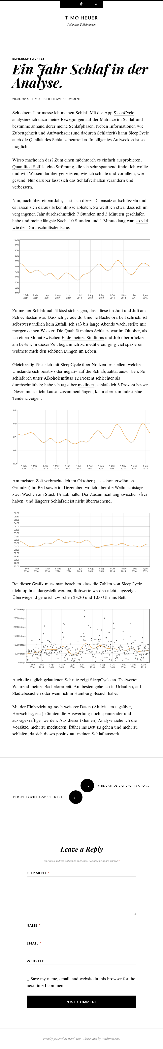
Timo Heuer (81, 17)
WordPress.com (110, 1039)
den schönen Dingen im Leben (68, 351)
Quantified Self (26, 166)
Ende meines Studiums (83, 337)
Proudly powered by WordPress (62, 1039)
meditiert (86, 385)
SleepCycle (124, 112)
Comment (38, 873)
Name (33, 925)
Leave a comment (67, 99)
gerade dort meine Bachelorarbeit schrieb (102, 317)
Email (34, 943)
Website (35, 961)
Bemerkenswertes (28, 58)
